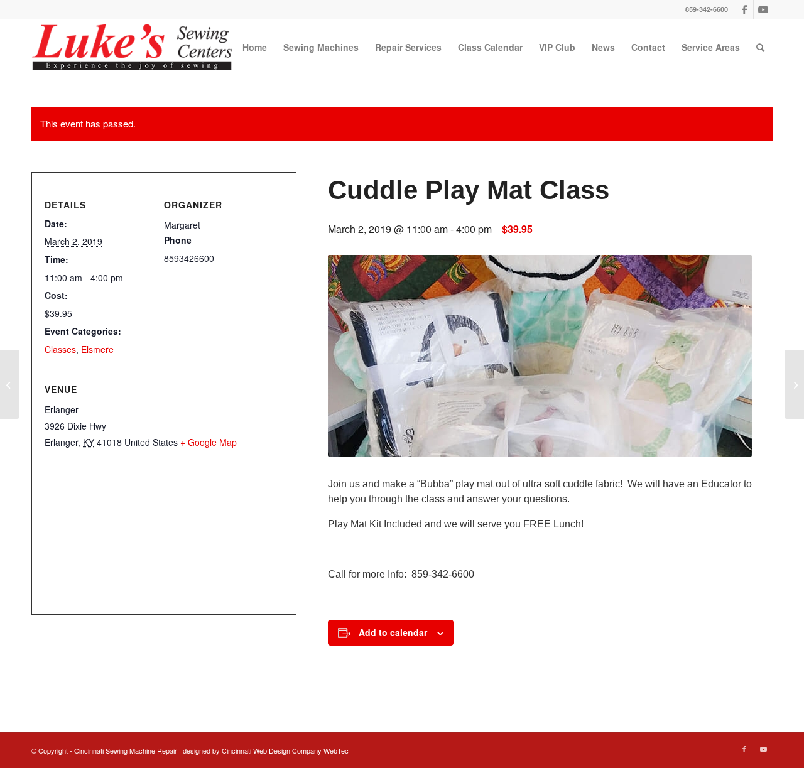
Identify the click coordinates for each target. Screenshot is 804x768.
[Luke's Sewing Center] (131, 47)
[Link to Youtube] (763, 9)
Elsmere (97, 349)
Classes (60, 349)
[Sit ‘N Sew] (9, 384)
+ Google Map (208, 442)
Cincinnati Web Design (256, 750)
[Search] (760, 47)
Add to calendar (393, 632)
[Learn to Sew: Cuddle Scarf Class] (794, 384)
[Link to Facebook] (744, 9)
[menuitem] (254, 47)
